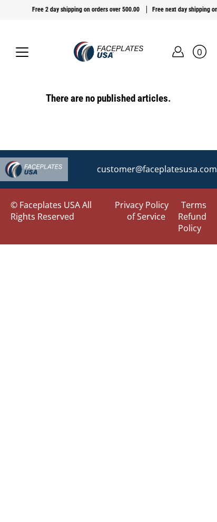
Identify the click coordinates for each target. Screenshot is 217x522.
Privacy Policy (142, 205)
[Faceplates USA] (108, 51)
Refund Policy (192, 222)
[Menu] (22, 52)
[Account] (178, 51)
